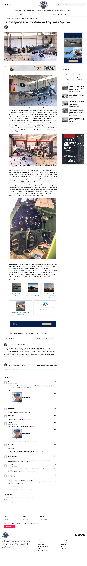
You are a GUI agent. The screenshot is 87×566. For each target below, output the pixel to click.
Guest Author (71, 115)
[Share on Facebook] (5, 69)
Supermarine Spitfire (30, 333)
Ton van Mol (11, 475)
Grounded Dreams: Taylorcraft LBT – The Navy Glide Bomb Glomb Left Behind (76, 103)
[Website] (54, 345)
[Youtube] (7, 5)
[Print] (5, 78)
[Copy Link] (5, 75)
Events (66, 14)
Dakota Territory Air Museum (19, 270)
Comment (7, 499)
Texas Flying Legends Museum (42, 333)
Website (42, 516)
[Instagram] (10, 5)
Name (6, 516)
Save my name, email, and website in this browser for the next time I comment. (21, 523)
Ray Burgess (11, 415)
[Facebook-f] (3, 5)
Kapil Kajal (71, 91)
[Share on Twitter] (5, 72)
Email (24, 516)
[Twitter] (5, 5)
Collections (23, 333)
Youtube (54, 14)
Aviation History (17, 333)
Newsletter (60, 14)
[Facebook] (56, 345)
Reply (55, 381)
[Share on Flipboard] (49, 338)
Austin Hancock (72, 123)
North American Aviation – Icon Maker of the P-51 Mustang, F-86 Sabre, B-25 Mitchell (76, 88)
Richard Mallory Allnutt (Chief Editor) (16, 27)
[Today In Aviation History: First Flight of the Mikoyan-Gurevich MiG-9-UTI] (65, 119)
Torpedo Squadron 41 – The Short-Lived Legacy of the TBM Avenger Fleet (76, 95)
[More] (5, 81)
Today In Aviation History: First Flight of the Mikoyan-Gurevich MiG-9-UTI (76, 120)
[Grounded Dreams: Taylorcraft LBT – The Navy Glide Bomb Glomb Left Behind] (65, 103)
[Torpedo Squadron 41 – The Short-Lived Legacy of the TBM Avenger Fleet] (65, 95)
